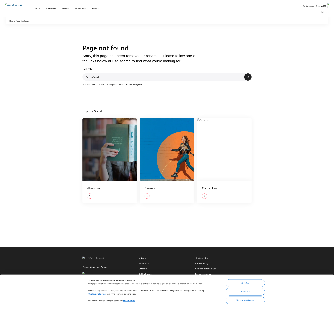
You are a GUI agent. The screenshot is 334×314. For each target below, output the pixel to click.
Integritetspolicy (203, 273)
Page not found (105, 48)
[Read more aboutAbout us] (89, 196)
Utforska (143, 268)
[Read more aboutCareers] (147, 196)
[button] (34, 12)
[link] (9, 8)
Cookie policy (201, 263)
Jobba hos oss (145, 273)
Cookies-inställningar (205, 268)
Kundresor (144, 263)
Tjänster (143, 258)
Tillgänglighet (202, 258)
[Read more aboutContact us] (204, 196)
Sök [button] (323, 12)
